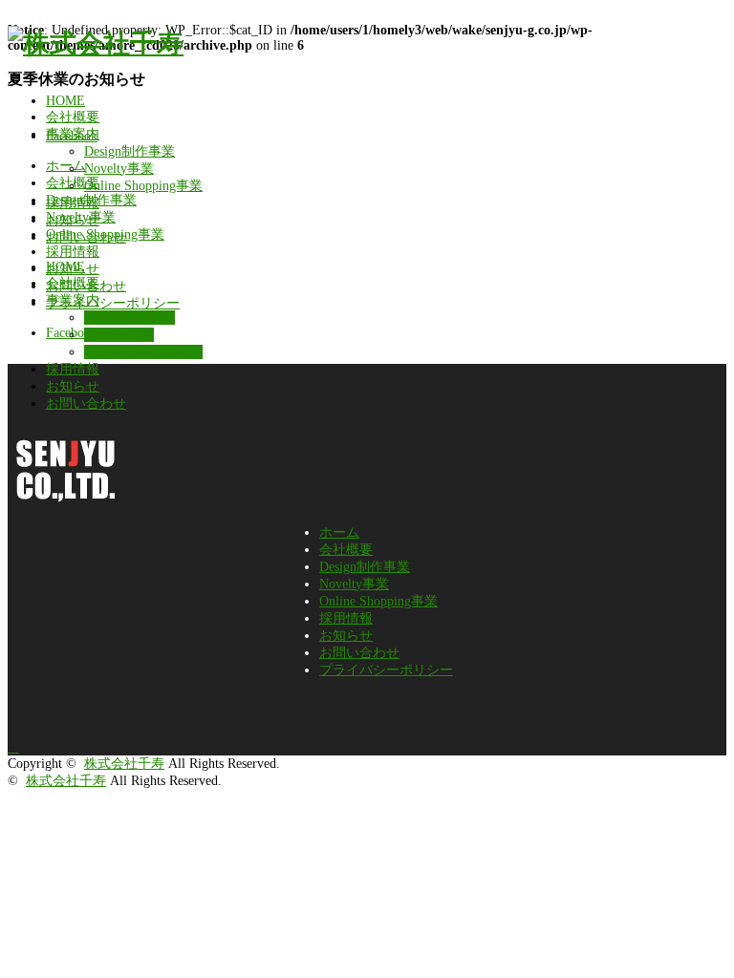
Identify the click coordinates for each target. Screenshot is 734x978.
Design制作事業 (129, 151)
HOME (65, 101)
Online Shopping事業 (143, 186)
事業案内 (72, 134)
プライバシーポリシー (386, 670)
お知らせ (72, 220)
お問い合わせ (86, 237)
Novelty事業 (119, 168)
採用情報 (72, 203)
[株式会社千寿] (96, 43)
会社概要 (72, 117)
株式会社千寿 (124, 763)
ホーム (339, 532)
